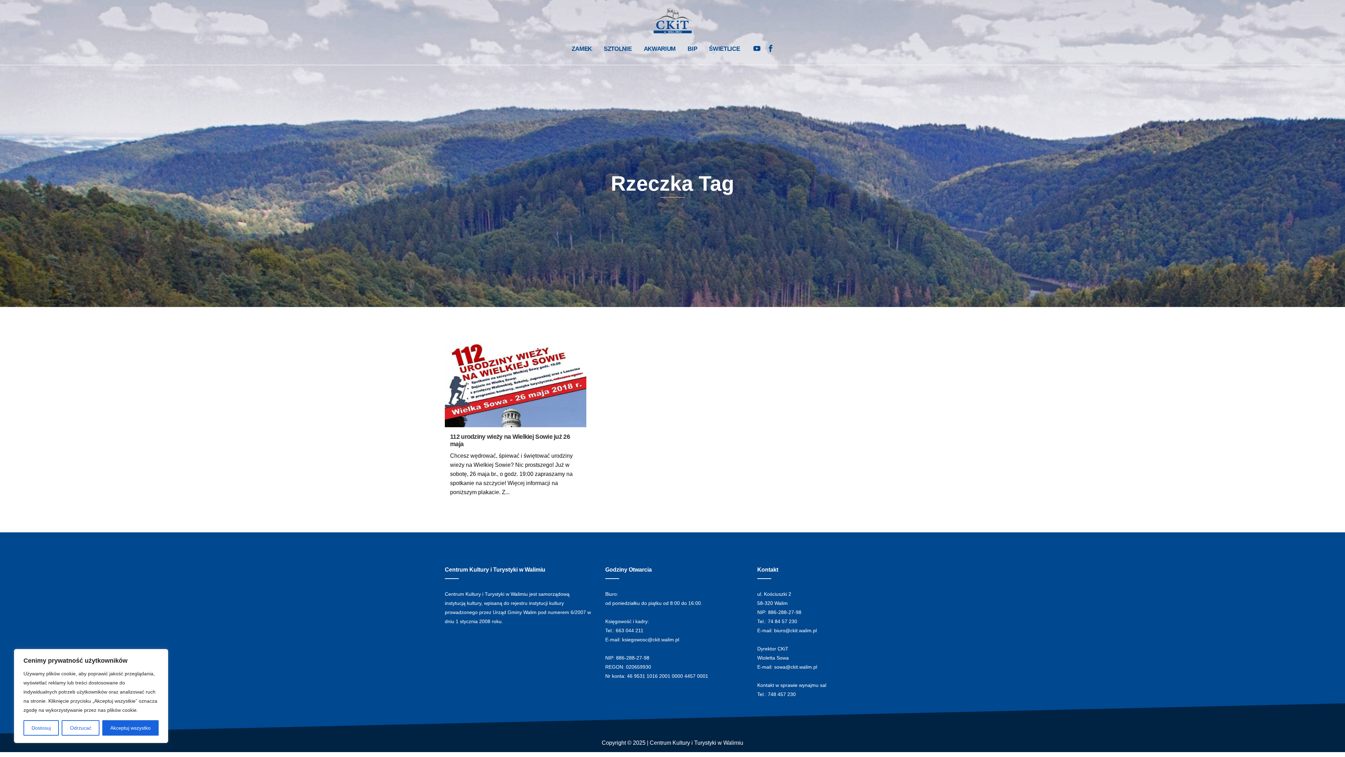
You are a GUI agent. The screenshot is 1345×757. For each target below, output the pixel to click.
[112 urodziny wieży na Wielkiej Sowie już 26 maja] (515, 384)
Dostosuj (41, 728)
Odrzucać (80, 728)
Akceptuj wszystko (130, 728)
